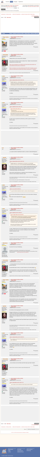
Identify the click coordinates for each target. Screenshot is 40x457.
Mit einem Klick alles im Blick (33, 6)
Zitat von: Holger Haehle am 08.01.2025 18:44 (17, 161)
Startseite (10, 449)
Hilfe (9, 450)
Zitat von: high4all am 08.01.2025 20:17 (16, 212)
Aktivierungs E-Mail (9, 6)
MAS (4, 76)
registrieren (16, 5)
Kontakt (19, 449)
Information (30, 449)
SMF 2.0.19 (12, 432)
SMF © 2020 (16, 432)
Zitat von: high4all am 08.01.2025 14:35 (16, 106)
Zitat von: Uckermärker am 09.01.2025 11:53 (16, 382)
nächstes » (37, 424)
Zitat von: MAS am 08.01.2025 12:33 (16, 108)
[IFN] (2, 89)
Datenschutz (20, 451)
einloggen (11, 5)
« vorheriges (33, 424)
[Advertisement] (20, 26)
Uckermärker (5, 54)
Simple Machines (20, 432)
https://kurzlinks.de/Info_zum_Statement (22, 252)
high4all (4, 157)
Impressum (20, 450)
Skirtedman (5, 243)
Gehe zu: (25, 429)
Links (9, 451)
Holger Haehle (6, 37)
